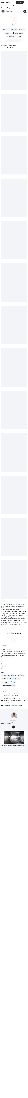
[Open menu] (26, 2)
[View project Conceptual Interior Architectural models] (14, 737)
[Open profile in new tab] (3, 11)
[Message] (24, 11)
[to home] (6, 2)
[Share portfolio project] (15, 24)
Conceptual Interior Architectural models (12, 745)
